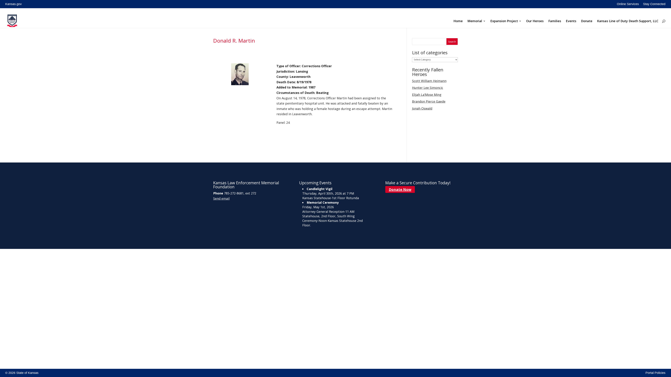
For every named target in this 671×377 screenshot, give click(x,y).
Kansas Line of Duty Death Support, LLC (627, 21)
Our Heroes (535, 21)
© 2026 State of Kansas (21, 373)
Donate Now (400, 189)
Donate (586, 21)
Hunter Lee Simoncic (427, 88)
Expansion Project (504, 21)
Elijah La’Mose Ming (426, 95)
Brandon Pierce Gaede (428, 101)
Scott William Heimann (429, 81)
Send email (221, 198)
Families (554, 21)
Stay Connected (654, 4)
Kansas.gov (13, 4)
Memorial (474, 21)
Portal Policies (655, 373)
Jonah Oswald (422, 108)
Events (571, 21)
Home (458, 21)
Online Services (628, 4)
